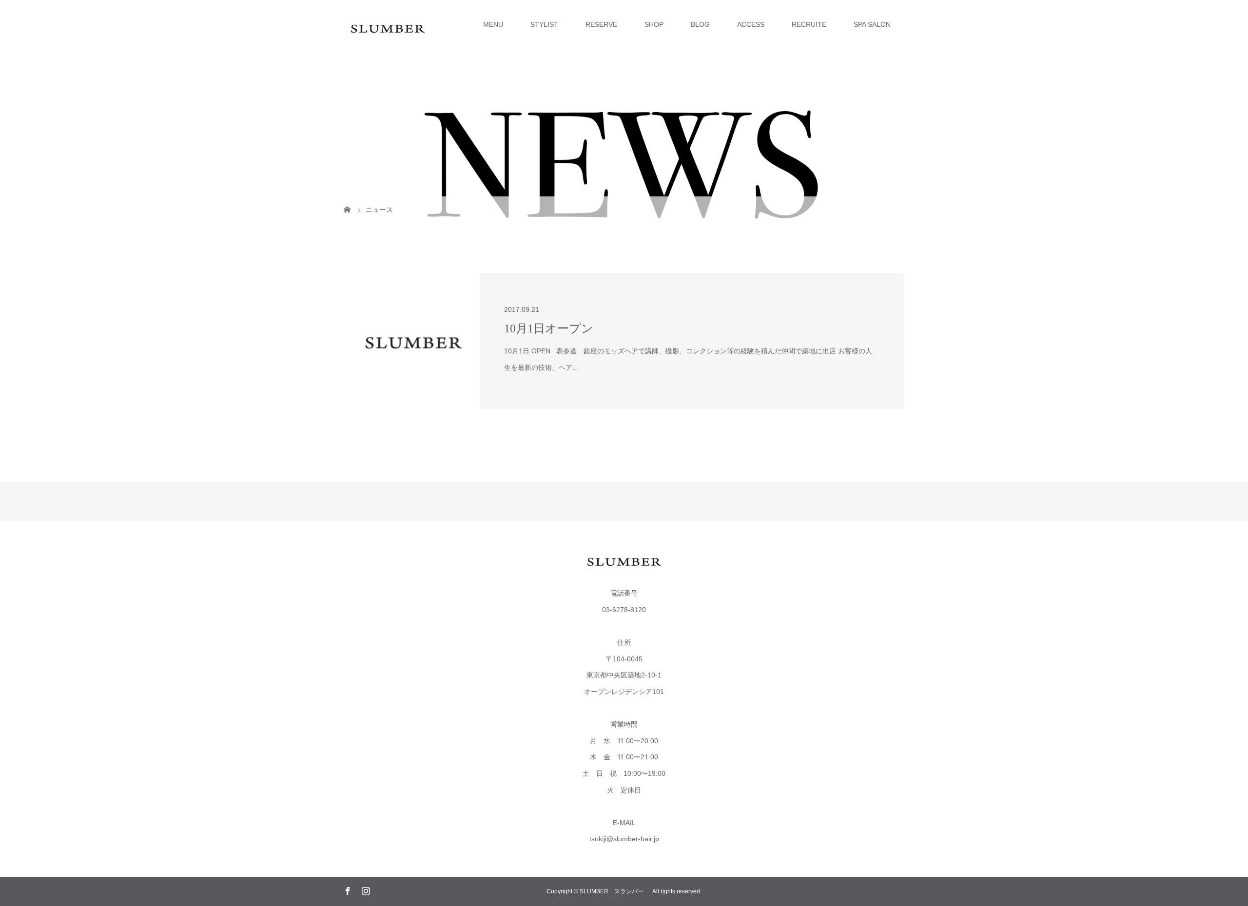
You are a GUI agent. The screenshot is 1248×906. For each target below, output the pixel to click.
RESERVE (601, 24)
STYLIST (544, 24)
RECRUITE (809, 24)
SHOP (653, 24)
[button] (412, 341)
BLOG (700, 24)
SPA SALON (872, 24)
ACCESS (750, 24)
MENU (493, 24)
